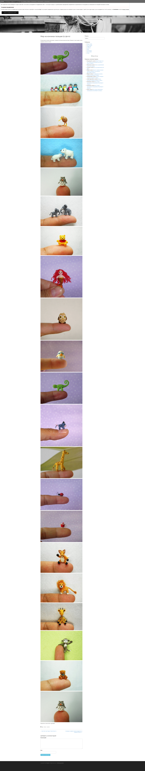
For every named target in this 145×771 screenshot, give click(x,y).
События (88, 47)
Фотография (47, 1)
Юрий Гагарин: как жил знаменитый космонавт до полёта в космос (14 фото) (95, 62)
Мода (29, 1)
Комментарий (43, 737)
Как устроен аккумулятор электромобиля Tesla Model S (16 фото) (95, 83)
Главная (2, 1)
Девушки (7, 1)
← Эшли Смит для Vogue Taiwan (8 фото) (48, 731)
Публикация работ (60, 763)
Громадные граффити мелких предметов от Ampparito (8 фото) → (73, 732)
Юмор (25, 1)
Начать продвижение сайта (10, 12)
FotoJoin (48, 763)
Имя (41, 750)
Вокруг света (13, 1)
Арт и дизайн (40, 1)
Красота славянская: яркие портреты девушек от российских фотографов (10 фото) (95, 71)
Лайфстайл (20, 1)
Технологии (33, 1)
